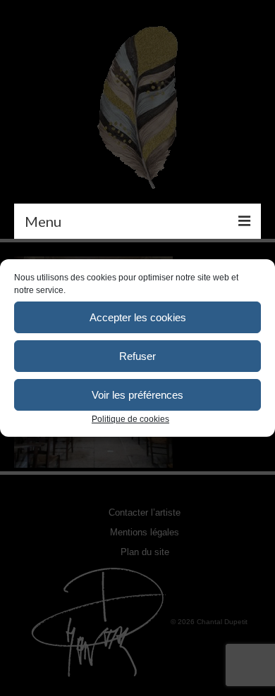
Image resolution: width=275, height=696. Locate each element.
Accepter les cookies (138, 317)
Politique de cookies (130, 419)
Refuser (137, 356)
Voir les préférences (137, 395)
